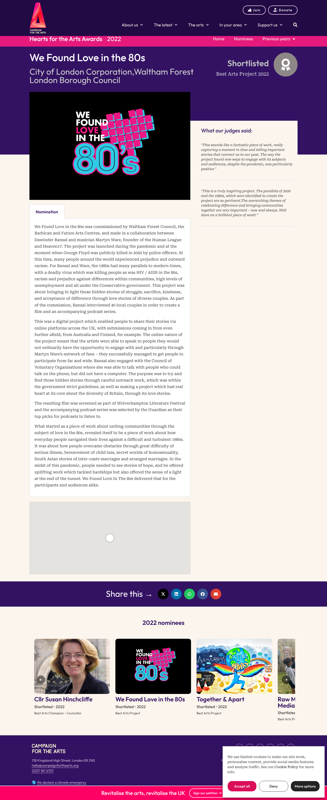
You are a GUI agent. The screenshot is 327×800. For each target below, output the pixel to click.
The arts (196, 25)
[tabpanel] (109, 358)
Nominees (243, 39)
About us (130, 25)
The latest (163, 25)
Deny (273, 786)
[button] (163, 594)
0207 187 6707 (43, 771)
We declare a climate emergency (61, 782)
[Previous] (41, 679)
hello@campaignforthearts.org (55, 765)
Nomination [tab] (47, 212)
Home (219, 39)
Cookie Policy (286, 767)
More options (305, 786)
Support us (267, 25)
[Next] (286, 679)
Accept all (242, 786)
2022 (114, 39)
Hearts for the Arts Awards (65, 39)
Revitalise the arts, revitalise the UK (143, 793)
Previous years (276, 39)
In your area (231, 25)
